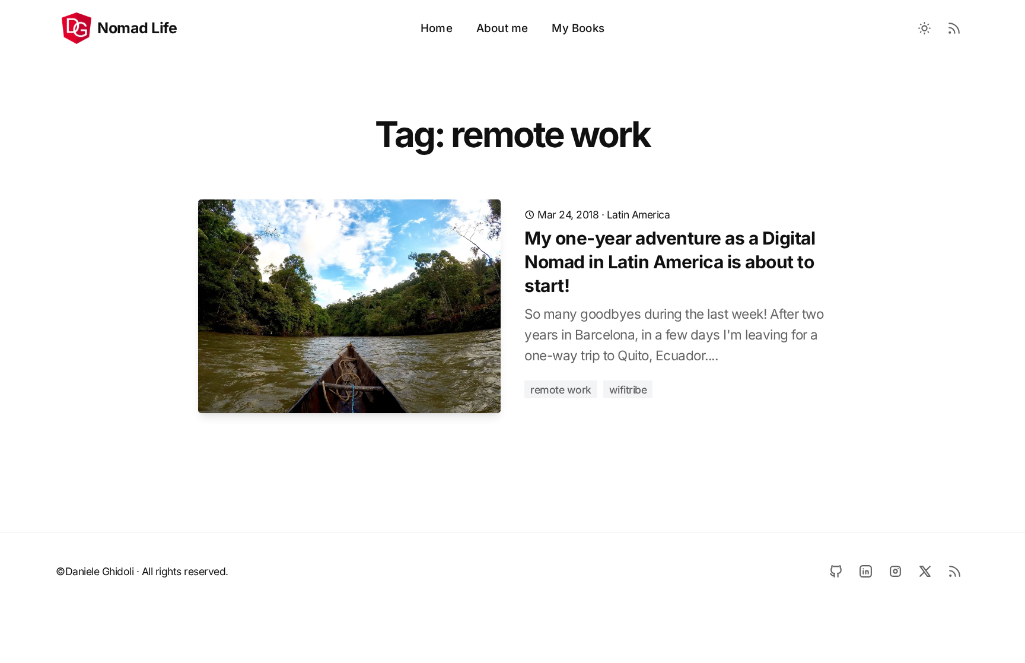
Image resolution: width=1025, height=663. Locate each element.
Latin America (638, 214)
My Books (578, 28)
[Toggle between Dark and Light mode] (925, 28)
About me (502, 28)
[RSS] (954, 571)
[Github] (836, 571)
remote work (560, 389)
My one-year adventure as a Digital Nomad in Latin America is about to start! (669, 261)
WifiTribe (628, 389)
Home (437, 28)
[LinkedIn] (865, 571)
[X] (925, 571)
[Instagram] (895, 571)
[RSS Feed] (954, 28)
